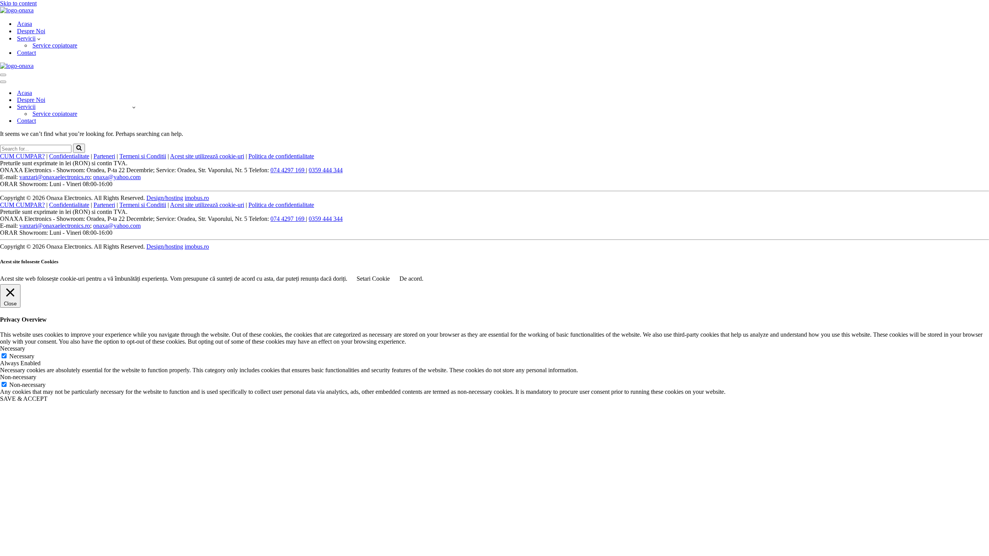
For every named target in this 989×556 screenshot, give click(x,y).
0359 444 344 (326, 170)
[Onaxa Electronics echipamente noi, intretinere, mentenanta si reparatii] (17, 10)
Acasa (24, 23)
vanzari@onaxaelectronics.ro (54, 177)
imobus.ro (197, 198)
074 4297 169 (288, 170)
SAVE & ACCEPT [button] (24, 398)
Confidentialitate (69, 156)
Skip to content (18, 3)
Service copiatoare (54, 45)
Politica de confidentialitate (281, 156)
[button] (38, 38)
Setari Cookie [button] (373, 278)
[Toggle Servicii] (134, 107)
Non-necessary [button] (18, 377)
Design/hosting (164, 198)
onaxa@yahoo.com (117, 177)
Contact (26, 52)
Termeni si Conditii (142, 156)
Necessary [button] (12, 348)
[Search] (79, 148)
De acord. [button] (411, 278)
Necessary (21, 356)
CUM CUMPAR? (22, 156)
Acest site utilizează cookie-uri (207, 156)
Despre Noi (31, 31)
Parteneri (104, 156)
